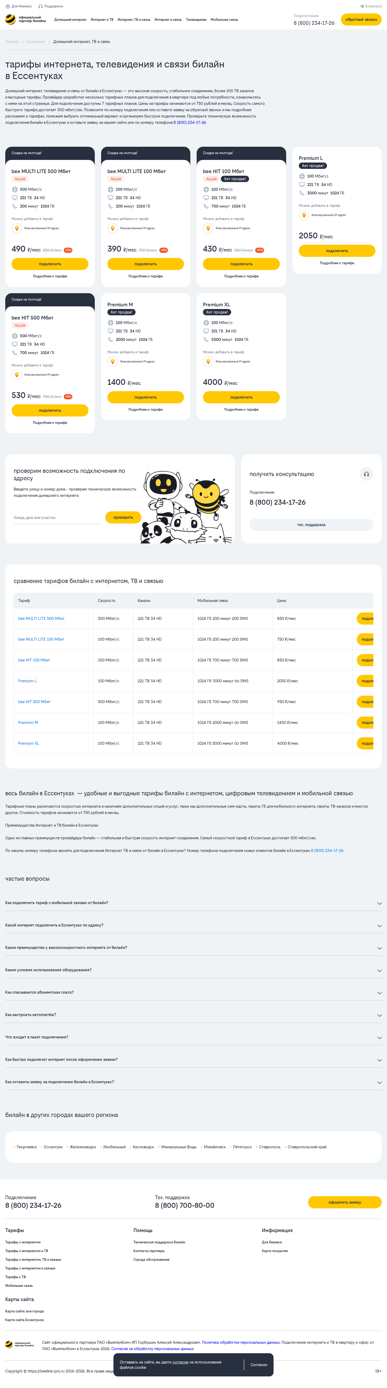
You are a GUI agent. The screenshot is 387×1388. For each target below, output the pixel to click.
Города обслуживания (151, 1260)
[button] (137, 107)
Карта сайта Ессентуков (24, 1320)
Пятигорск (242, 1147)
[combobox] (57, 517)
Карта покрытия (275, 1251)
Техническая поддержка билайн (159, 1242)
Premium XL (216, 304)
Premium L (311, 158)
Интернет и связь (168, 20)
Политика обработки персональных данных (241, 1342)
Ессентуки (373, 6)
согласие (180, 1362)
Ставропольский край (307, 1147)
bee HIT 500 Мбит (32, 318)
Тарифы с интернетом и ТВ (26, 1251)
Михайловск (215, 1147)
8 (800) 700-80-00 (185, 1205)
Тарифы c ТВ (15, 1277)
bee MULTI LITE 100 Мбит (136, 171)
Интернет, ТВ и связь (134, 20)
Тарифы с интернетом (23, 1242)
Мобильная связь (224, 20)
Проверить (123, 517)
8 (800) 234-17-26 (314, 23)
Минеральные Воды (179, 1147)
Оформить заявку (345, 1202)
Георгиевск (27, 1147)
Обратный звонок (361, 19)
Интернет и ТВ (102, 20)
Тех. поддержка (311, 524)
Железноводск (83, 1147)
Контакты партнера (149, 1251)
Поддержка (53, 6)
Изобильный (114, 1147)
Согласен (259, 1364)
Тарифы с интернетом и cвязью (30, 1268)
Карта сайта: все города (24, 1311)
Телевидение (196, 20)
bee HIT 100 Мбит (223, 171)
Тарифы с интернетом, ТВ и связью (33, 1260)
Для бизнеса (22, 6)
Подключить (50, 264)
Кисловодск (143, 1147)
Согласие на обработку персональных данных (152, 1348)
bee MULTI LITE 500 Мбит (41, 171)
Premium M (120, 304)
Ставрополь (269, 1147)
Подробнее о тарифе (50, 276)
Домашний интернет (70, 20)
